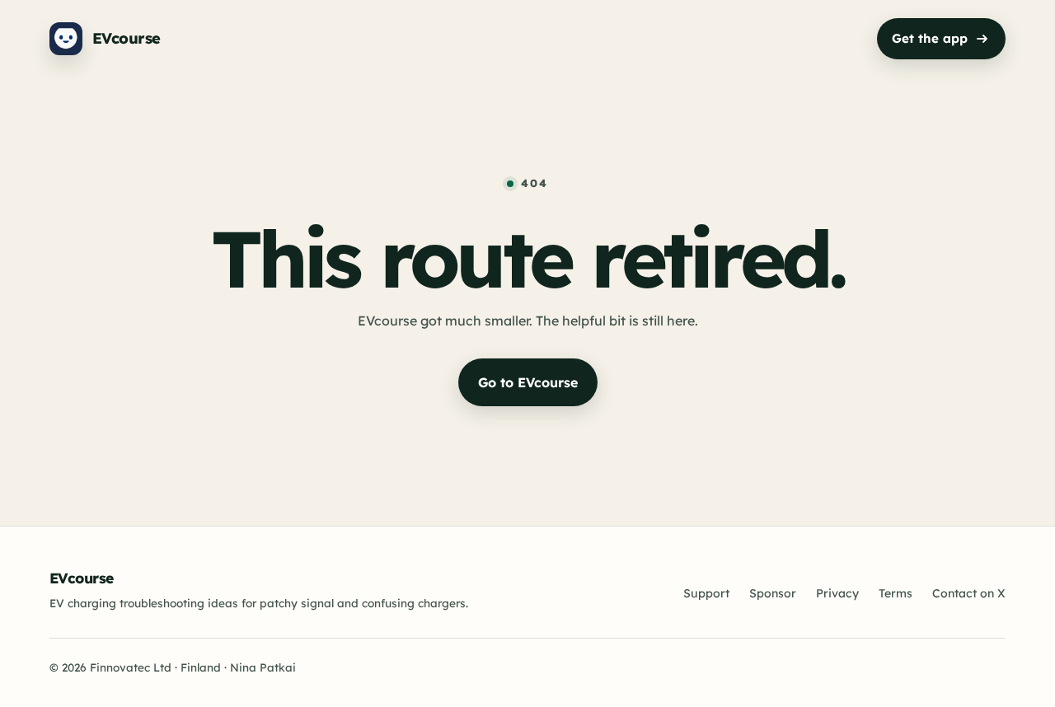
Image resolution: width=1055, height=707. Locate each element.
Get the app (930, 38)
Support (706, 593)
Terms (895, 593)
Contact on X (969, 593)
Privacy (837, 593)
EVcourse (81, 578)
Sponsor (772, 593)
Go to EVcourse (528, 382)
